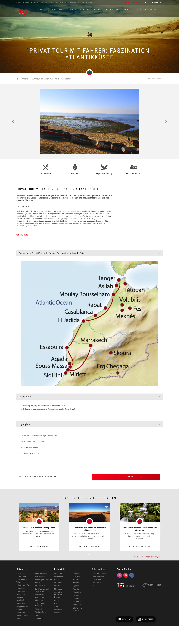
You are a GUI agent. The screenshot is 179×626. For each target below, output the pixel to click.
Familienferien (22, 600)
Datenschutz (96, 583)
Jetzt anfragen (126, 477)
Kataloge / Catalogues (106, 10)
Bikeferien (20, 591)
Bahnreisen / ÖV (22, 585)
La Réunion (58, 576)
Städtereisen (40, 595)
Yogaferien (39, 618)
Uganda (76, 586)
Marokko (76, 576)
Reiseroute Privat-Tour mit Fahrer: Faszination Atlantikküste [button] (51, 253)
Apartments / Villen (21, 581)
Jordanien (58, 610)
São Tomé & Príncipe (77, 609)
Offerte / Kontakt (79, 10)
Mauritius (57, 583)
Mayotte (57, 586)
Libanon (76, 573)
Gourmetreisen (22, 615)
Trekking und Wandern (40, 604)
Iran (55, 603)
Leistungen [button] (25, 396)
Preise (127, 10)
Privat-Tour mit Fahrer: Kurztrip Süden (39, 528)
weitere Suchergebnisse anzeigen (147, 557)
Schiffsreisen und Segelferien (42, 590)
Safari (37, 583)
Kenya (75, 579)
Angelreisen (21, 576)
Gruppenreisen (22, 606)
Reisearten (57, 10)
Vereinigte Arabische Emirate (58, 594)
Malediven (58, 573)
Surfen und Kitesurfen (39, 599)
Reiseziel (39, 10)
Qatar (56, 606)
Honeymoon (21, 618)
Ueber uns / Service (148, 10)
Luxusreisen (40, 576)
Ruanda (76, 589)
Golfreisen (20, 603)
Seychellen (58, 579)
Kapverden (77, 605)
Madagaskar (58, 589)
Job (93, 586)
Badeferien (20, 588)
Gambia (76, 598)
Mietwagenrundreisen (42, 579)
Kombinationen (41, 573)
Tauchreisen (39, 609)
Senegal (76, 595)
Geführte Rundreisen (20, 611)
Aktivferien (20, 573)
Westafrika (77, 602)
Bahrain (57, 613)
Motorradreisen (41, 586)
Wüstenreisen (40, 615)
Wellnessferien (41, 612)
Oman (56, 600)
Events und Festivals (20, 596)
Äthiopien (77, 592)
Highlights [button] (24, 424)
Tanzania (76, 583)
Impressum (96, 579)
